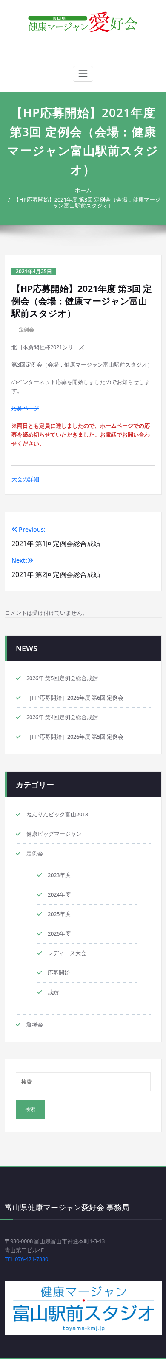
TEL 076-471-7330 (26, 1259)
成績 (53, 992)
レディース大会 (67, 953)
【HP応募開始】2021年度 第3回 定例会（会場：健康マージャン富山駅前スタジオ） (87, 202)
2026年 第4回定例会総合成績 (62, 717)
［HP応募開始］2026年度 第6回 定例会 (74, 697)
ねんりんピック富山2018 (57, 814)
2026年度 (59, 933)
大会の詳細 (25, 479)
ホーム (83, 190)
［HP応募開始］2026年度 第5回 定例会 (74, 736)
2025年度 (59, 914)
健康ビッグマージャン (54, 834)
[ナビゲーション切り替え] (83, 74)
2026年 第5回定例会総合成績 (62, 678)
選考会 (34, 1024)
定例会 (26, 329)
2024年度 (59, 894)
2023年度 (59, 875)
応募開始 (59, 972)
